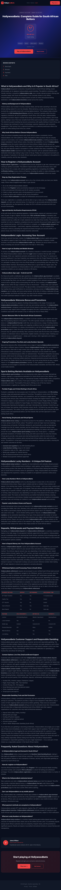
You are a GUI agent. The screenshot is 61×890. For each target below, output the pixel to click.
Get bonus (37, 866)
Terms (30, 886)
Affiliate (35, 886)
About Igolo (8, 66)
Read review (40, 51)
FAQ (6, 75)
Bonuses (7, 69)
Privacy (26, 886)
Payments (7, 72)
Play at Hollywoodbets (24, 51)
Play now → (55, 3)
